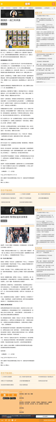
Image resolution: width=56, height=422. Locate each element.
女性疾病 (32, 404)
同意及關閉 (45, 416)
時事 (20, 8)
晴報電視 (8, 8)
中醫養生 (38, 402)
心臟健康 (50, 402)
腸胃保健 (21, 404)
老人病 (36, 404)
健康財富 (31, 8)
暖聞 (32, 394)
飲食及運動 (27, 402)
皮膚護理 (41, 404)
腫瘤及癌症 (44, 402)
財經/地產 (3, 24)
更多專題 (46, 404)
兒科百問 (27, 404)
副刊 (25, 8)
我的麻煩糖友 (38, 8)
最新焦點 (21, 394)
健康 (2, 8)
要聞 (26, 394)
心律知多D (47, 8)
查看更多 (21, 15)
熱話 (29, 394)
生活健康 (33, 402)
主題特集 (15, 8)
